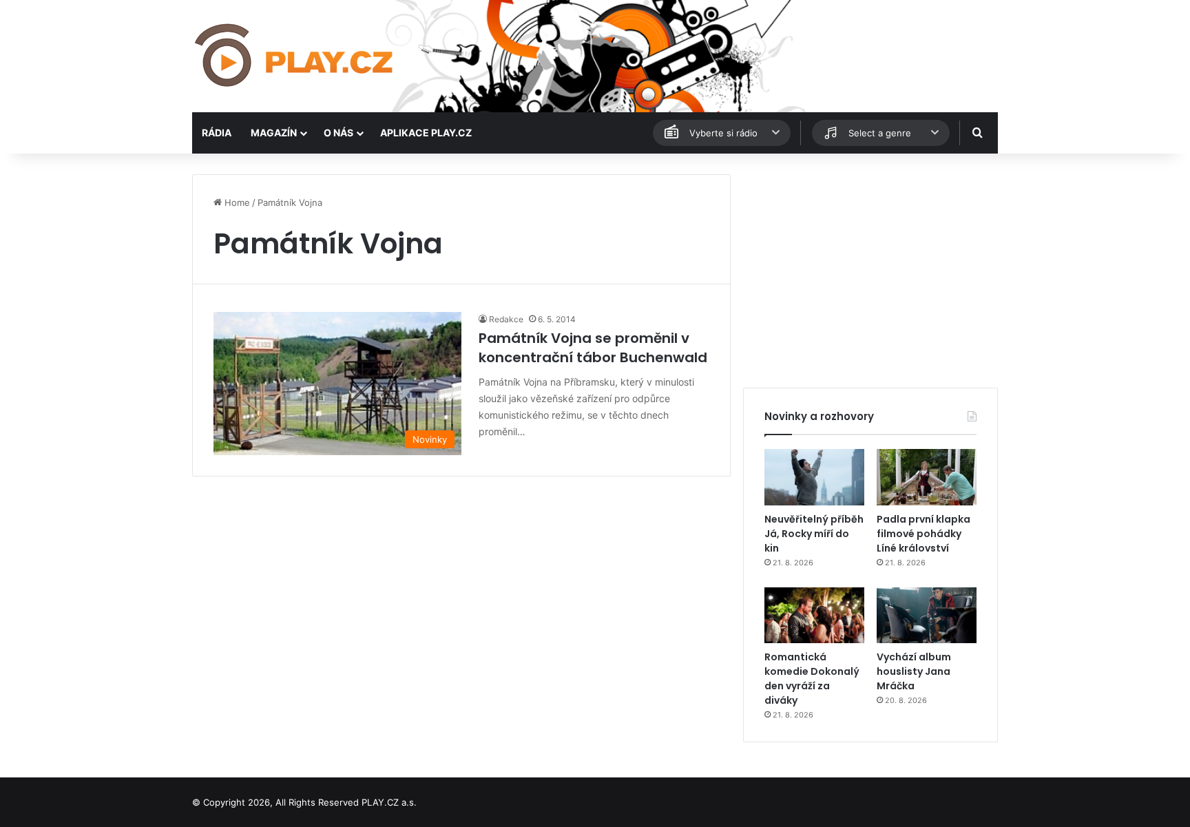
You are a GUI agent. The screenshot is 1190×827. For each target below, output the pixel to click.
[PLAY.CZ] (295, 56)
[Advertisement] (870, 270)
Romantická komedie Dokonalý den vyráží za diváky (811, 678)
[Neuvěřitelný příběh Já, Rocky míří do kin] (814, 477)
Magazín (274, 132)
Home (236, 202)
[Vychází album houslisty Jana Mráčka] (927, 615)
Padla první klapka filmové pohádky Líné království (923, 533)
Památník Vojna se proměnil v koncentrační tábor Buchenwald (593, 347)
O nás (338, 132)
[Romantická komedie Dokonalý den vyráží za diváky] (814, 615)
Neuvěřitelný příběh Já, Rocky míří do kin (814, 533)
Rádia (216, 132)
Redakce (506, 319)
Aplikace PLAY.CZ (426, 132)
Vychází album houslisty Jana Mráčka (914, 671)
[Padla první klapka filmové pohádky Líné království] (927, 477)
